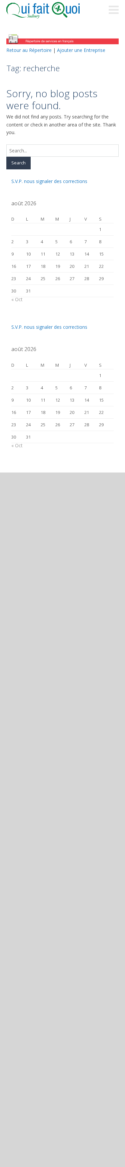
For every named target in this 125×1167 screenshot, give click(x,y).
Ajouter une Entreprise (81, 50)
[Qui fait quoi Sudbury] (53, 10)
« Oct (17, 299)
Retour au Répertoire (29, 50)
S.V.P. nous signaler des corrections (49, 181)
